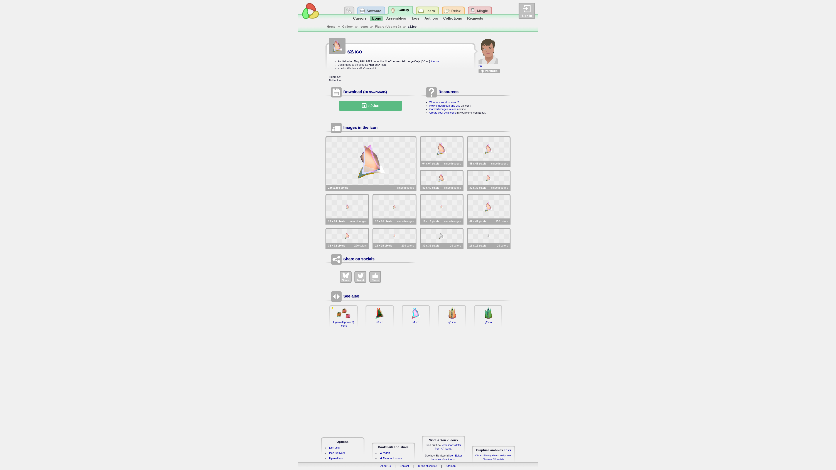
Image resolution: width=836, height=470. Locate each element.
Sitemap (451, 466)
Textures (487, 459)
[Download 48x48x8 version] (488, 206)
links (507, 450)
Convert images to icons (443, 109)
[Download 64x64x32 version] (441, 148)
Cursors (360, 18)
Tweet (360, 280)
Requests (475, 18)
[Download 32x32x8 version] (347, 235)
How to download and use (444, 105)
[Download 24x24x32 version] (347, 206)
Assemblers (396, 18)
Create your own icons (442, 112)
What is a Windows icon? (444, 102)
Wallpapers (505, 455)
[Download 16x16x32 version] (441, 206)
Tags (415, 18)
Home (331, 26)
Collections (452, 18)
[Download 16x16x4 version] (488, 235)
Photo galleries (491, 455)
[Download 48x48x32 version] (488, 148)
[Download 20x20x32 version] (394, 206)
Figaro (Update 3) (388, 26)
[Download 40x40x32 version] (441, 178)
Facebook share (392, 458)
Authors (431, 18)
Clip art (478, 455)
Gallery (347, 26)
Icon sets (334, 447)
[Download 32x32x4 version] (441, 235)
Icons (376, 18)
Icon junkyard (337, 453)
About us (385, 466)
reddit (386, 453)
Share (345, 280)
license (435, 61)
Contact (404, 466)
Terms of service (427, 466)
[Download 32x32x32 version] (488, 178)
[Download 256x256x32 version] (371, 161)
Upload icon (336, 458)
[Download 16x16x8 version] (394, 235)
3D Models (498, 459)
